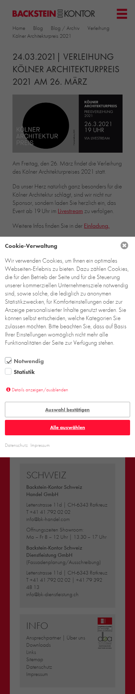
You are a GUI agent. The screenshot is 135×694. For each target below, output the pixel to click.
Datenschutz (16, 445)
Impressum (40, 445)
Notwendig (29, 361)
